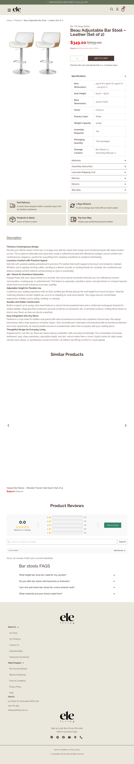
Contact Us (14, 645)
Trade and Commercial (19, 657)
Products (18, 20)
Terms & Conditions (17, 681)
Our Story (13, 633)
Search (122, 541)
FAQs (11, 693)
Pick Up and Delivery (18, 669)
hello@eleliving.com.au (17, 710)
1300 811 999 (13, 706)
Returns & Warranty (17, 675)
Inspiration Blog (16, 651)
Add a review (113, 525)
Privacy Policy (15, 687)
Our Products (15, 639)
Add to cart (101, 58)
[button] (8, 425)
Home (9, 20)
